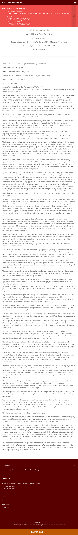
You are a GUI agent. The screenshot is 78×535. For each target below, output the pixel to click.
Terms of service (18, 470)
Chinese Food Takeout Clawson (9, 515)
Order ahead (6, 504)
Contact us (5, 507)
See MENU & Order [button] (39, 532)
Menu (4, 501)
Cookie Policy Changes (33, 470)
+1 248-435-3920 (9, 487)
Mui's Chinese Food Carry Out (12, 3)
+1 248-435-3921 (9, 489)
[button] (75, 2)
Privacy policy (6, 470)
